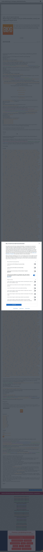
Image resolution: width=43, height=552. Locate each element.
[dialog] (21, 276)
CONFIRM (14, 304)
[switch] (34, 264)
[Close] (40, 244)
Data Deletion (15, 308)
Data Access (21, 308)
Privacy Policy (27, 308)
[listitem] (21, 261)
